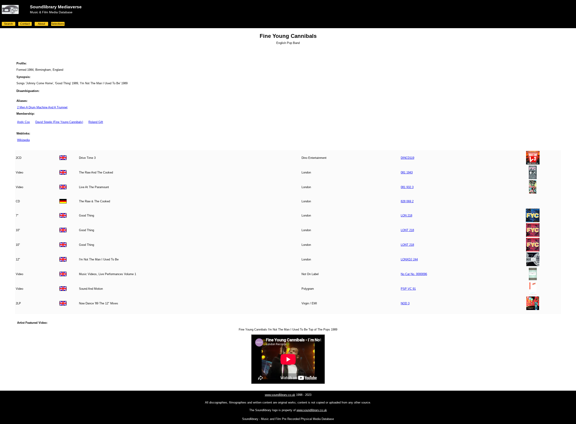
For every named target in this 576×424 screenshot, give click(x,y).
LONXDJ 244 (409, 259)
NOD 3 (405, 303)
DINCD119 (407, 158)
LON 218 (406, 215)
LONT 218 (407, 230)
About (41, 23)
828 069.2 (407, 201)
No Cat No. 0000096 (414, 274)
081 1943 (407, 172)
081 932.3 (407, 187)
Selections (57, 23)
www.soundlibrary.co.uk (280, 395)
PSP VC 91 (408, 288)
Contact (25, 23)
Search (8, 23)
